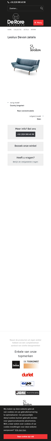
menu (39, 22)
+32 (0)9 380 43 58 (18, 2)
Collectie (17, 30)
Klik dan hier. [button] (20, 430)
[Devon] (25, 70)
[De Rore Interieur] (16, 19)
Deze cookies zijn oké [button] (25, 436)
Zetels (26, 30)
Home (10, 30)
